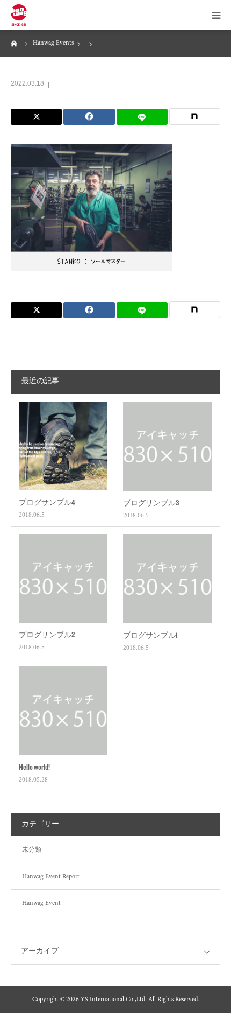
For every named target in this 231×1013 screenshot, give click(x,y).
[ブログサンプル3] (167, 446)
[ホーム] (14, 43)
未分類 (31, 850)
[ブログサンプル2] (63, 578)
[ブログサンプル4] (63, 446)
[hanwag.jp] (19, 15)
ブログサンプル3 (151, 502)
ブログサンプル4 (47, 502)
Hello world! (34, 767)
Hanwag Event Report (51, 877)
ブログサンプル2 (47, 634)
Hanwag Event (41, 903)
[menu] (216, 15)
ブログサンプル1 (150, 635)
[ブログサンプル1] (167, 578)
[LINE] (142, 117)
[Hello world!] (63, 710)
